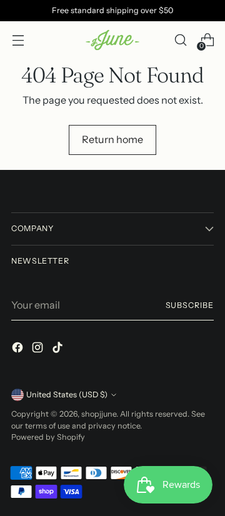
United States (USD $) (67, 394)
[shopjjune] (112, 40)
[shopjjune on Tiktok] (58, 349)
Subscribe (190, 305)
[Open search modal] (180, 40)
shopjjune (98, 414)
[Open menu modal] (18, 40)
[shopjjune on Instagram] (38, 349)
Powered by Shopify (48, 437)
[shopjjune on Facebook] (18, 349)
